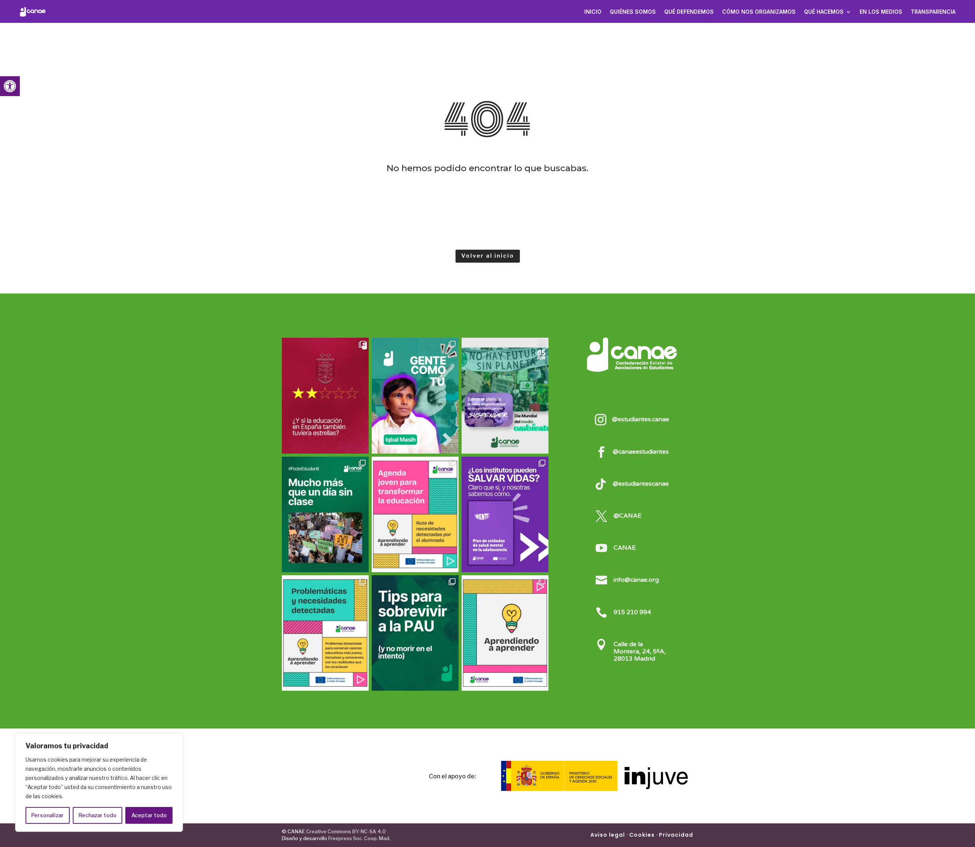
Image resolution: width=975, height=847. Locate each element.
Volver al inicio (487, 255)
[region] (99, 782)
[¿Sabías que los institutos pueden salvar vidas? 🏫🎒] (505, 514)
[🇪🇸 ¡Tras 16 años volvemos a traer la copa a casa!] (325, 395)
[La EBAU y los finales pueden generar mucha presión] (415, 633)
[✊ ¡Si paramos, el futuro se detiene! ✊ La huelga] (325, 514)
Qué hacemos (824, 11)
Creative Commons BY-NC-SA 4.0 (345, 831)
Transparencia (933, 11)
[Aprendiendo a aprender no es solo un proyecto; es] (415, 514)
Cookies (642, 835)
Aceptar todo (149, 815)
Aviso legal (607, 835)
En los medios (881, 11)
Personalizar (47, 815)
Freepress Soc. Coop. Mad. (359, 838)
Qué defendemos (689, 11)
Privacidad (676, 835)
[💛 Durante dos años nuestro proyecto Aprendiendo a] (505, 633)
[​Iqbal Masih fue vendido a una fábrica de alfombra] (415, 395)
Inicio (592, 11)
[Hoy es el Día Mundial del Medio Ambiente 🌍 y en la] (505, 395)
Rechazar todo (97, 815)
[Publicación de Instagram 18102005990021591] (325, 633)
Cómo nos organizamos (759, 11)
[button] (10, 86)
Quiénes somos (633, 11)
